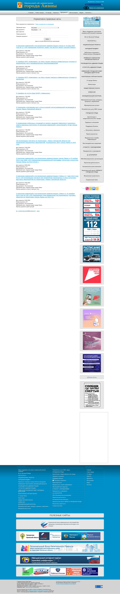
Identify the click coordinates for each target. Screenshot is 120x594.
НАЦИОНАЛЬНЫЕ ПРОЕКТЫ (26, 477)
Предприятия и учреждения (60, 491)
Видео (88, 482)
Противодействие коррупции (60, 487)
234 (25, 211)
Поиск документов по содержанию (44, 24)
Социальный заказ (57, 506)
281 (38, 211)
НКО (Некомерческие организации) (62, 495)
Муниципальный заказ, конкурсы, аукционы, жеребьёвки (33, 506)
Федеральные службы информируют (62, 484)
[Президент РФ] (71, 536)
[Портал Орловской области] (90, 536)
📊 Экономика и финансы (59, 480)
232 (20, 211)
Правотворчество (57, 482)
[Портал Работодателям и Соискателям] (58, 571)
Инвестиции (21, 498)
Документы (90, 478)
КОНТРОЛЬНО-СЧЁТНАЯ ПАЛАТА (27, 493)
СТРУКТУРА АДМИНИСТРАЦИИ (27, 488)
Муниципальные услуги (24, 508)
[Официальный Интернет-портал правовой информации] (60, 559)
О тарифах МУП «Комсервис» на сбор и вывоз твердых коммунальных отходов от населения (46, 78)
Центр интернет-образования (32, 587)
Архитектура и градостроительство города (64, 474)
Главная (89, 470)
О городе (89, 474)
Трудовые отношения (58, 476)
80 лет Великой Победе (24, 473)
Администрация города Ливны (47, 5)
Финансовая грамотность (59, 503)
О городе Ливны (22, 495)
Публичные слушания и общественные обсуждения (32, 481)
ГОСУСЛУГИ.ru (22, 475)
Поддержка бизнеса (58, 478)
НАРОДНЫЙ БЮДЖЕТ (24, 479)
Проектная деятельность (59, 497)
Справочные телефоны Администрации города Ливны (68, 581)
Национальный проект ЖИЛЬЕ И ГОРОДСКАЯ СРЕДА (67, 501)
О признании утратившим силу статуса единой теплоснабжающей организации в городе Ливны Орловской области (46, 108)
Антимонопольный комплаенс (60, 499)
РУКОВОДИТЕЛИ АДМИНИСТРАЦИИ (28, 486)
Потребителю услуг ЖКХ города (61, 470)
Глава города (90, 472)
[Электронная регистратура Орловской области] (92, 26)
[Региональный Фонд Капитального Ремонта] (60, 547)
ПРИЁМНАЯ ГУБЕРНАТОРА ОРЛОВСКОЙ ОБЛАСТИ (32, 484)
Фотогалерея (90, 480)
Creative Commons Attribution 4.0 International (66, 583)
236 (31, 211)
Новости (89, 476)
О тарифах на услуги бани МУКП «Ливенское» (33, 93)
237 (34, 211)
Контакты (89, 484)
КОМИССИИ (21, 502)
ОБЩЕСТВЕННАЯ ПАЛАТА (25, 500)
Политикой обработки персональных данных (38, 590)
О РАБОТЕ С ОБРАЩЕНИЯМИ (61, 489)
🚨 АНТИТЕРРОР (57, 493)
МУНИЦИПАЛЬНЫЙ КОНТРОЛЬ (27, 504)
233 (23, 211)
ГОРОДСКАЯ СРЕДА (58, 472)
